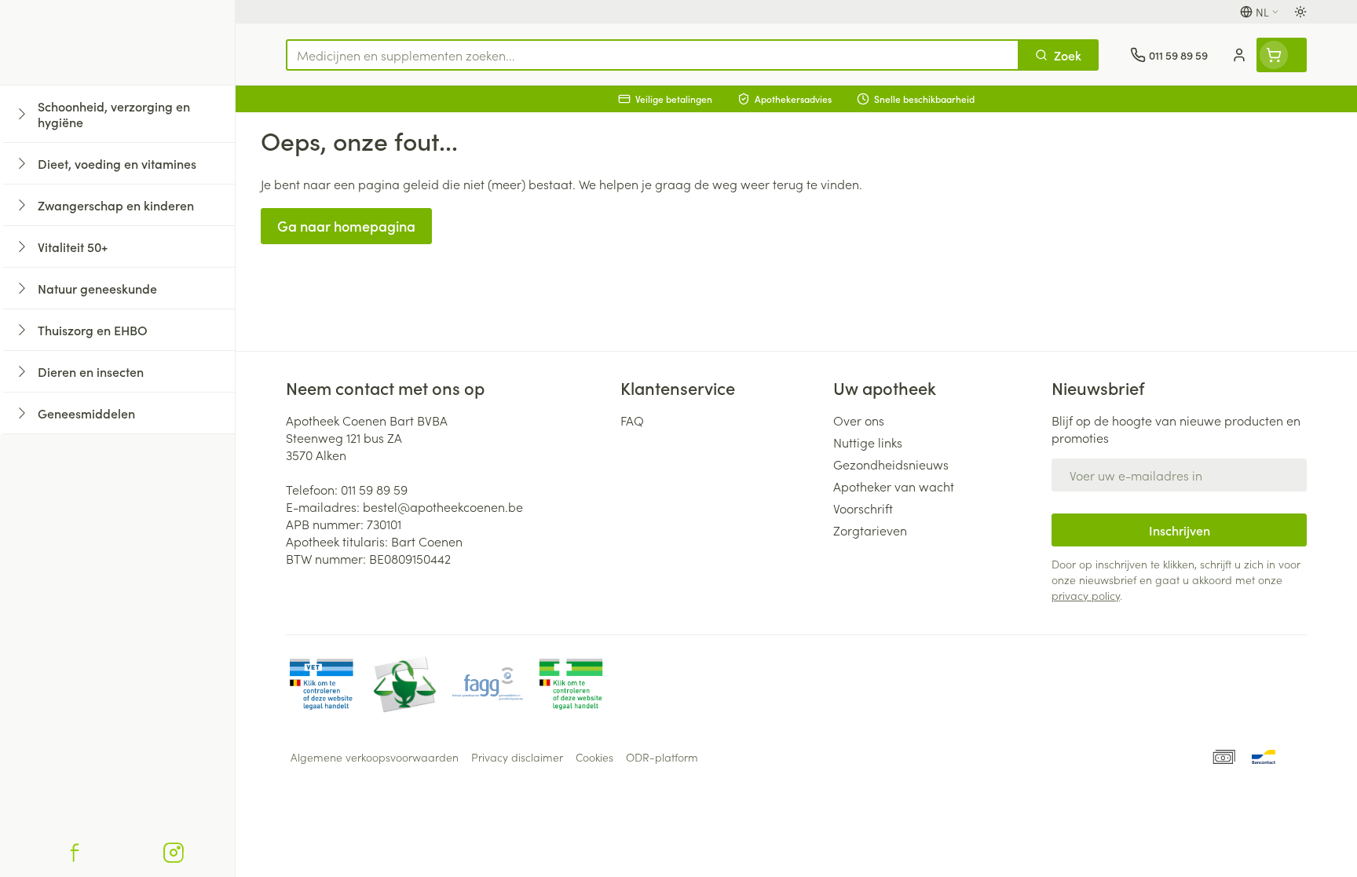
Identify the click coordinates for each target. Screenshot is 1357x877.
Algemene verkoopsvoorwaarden (375, 757)
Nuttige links (867, 442)
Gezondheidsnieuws (891, 464)
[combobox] (652, 55)
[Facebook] (74, 852)
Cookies (594, 757)
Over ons (858, 420)
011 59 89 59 (374, 489)
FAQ (632, 420)
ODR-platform (662, 757)
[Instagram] (173, 852)
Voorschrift (863, 508)
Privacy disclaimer (517, 757)
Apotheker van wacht (893, 486)
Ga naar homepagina (346, 226)
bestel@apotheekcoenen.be (443, 506)
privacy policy (1086, 595)
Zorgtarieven (870, 530)
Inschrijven (1179, 530)
